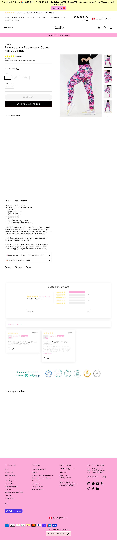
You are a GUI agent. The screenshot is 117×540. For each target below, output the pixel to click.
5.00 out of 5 (44, 297)
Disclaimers (36, 481)
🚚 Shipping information (18, 260)
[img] (13, 333)
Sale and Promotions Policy (41, 478)
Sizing (17, 20)
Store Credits (54, 17)
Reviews (7, 17)
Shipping (17, 60)
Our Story (8, 495)
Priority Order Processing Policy (43, 475)
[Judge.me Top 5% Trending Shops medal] (97, 373)
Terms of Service (37, 486)
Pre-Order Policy (37, 489)
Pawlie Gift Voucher (11, 486)
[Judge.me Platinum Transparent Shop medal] (68, 373)
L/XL (15, 77)
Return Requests (10, 481)
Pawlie (8, 44)
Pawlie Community (18, 17)
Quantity (9, 83)
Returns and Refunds (39, 469)
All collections (9, 498)
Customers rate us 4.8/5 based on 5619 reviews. (35, 13)
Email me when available (28, 104)
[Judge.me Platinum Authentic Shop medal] (58, 373)
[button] (10, 56)
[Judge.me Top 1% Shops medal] (87, 373)
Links (6, 504)
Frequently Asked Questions (14, 492)
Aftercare (8, 489)
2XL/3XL (24, 77)
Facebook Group (10, 475)
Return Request (43, 17)
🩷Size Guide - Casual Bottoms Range (25, 255)
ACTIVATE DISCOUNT (57, 534)
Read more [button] (47, 353)
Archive (7, 501)
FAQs (63, 17)
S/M (7, 77)
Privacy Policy (37, 484)
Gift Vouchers (31, 17)
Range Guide (9, 20)
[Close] (68, 534)
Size (7, 74)
